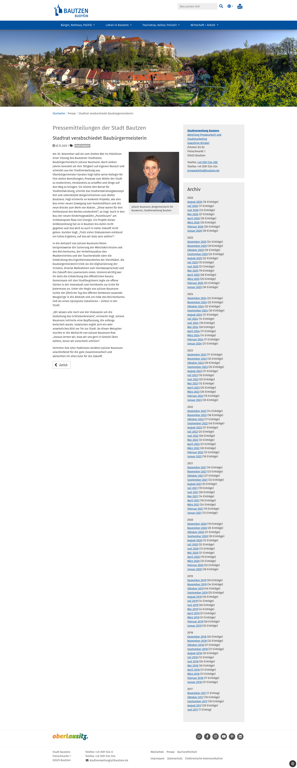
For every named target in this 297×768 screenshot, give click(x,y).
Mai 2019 (192, 609)
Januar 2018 (194, 682)
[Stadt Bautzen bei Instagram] (215, 738)
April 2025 (193, 274)
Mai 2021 (192, 496)
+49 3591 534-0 (104, 752)
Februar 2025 (195, 283)
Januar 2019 (194, 625)
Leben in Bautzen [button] (117, 25)
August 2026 (194, 201)
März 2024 (193, 335)
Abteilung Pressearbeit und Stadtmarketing (204, 135)
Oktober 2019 (195, 588)
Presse (171, 752)
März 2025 (193, 279)
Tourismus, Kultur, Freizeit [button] (159, 25)
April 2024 (193, 331)
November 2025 (197, 246)
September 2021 (197, 479)
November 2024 (197, 302)
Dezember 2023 (196, 354)
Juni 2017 (192, 709)
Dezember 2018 (196, 636)
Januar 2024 (194, 343)
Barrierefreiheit (187, 752)
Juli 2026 (192, 206)
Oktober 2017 (195, 697)
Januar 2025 (194, 287)
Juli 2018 (192, 657)
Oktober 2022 (195, 419)
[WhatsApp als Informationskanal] (199, 738)
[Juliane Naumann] (154, 177)
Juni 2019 (192, 605)
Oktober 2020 (195, 532)
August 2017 (194, 705)
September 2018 (197, 649)
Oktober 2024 (195, 306)
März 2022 (193, 448)
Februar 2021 (195, 508)
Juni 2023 (193, 379)
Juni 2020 (193, 548)
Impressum (157, 758)
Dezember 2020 (197, 523)
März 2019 (193, 617)
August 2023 (194, 371)
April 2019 (193, 613)
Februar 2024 (195, 339)
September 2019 (197, 592)
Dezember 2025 (196, 241)
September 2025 (197, 254)
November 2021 (197, 471)
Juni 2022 (193, 435)
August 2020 (194, 540)
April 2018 (193, 669)
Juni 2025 (193, 266)
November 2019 (197, 584)
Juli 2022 (192, 431)
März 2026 (193, 222)
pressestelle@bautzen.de (203, 170)
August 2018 (194, 653)
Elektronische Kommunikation (204, 758)
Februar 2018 (195, 678)
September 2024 (197, 310)
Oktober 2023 (195, 362)
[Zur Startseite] (71, 10)
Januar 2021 (194, 512)
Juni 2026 (193, 210)
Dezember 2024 (197, 298)
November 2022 (197, 415)
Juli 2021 (192, 488)
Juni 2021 (192, 492)
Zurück (63, 364)
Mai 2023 (192, 383)
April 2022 (193, 444)
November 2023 (197, 358)
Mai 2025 (192, 270)
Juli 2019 (192, 601)
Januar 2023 (194, 400)
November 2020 (197, 528)
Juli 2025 (192, 262)
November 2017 (196, 693)
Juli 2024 (192, 318)
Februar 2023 (195, 396)
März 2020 (193, 561)
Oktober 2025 (195, 250)
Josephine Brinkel (198, 143)
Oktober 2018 (195, 645)
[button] (230, 6)
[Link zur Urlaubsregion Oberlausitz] (70, 736)
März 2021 (193, 504)
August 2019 (194, 596)
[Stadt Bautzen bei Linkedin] (240, 738)
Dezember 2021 (196, 467)
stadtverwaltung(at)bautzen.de (109, 760)
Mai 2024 (192, 327)
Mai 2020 (192, 552)
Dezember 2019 (196, 580)
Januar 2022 (194, 456)
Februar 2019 (195, 621)
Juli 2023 (192, 375)
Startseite (59, 113)
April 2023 (193, 387)
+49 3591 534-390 (207, 162)
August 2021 (194, 484)
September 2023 (197, 367)
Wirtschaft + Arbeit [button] (203, 25)
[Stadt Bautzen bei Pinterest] (232, 738)
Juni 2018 (193, 661)
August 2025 (194, 258)
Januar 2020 (194, 569)
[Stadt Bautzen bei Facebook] (207, 738)
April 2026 (193, 218)
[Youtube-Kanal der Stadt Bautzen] (224, 738)
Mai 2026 (192, 214)
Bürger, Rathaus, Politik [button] (77, 25)
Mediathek (157, 752)
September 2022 (197, 423)
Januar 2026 (194, 230)
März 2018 (193, 673)
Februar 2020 (195, 565)
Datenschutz (175, 758)
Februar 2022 (195, 452)
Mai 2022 (192, 440)
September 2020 (197, 536)
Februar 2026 (195, 226)
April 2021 (193, 500)
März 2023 (193, 391)
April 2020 (193, 556)
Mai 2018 (192, 665)
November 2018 (197, 640)
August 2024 (194, 314)
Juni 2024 (193, 323)
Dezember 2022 (196, 411)
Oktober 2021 (195, 475)
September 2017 (197, 701)
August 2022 (194, 427)
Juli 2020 (192, 544)
